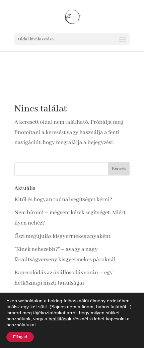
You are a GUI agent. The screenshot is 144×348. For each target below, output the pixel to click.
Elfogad (20, 337)
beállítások (60, 318)
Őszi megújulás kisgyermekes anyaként (62, 236)
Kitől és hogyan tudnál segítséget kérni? (63, 199)
